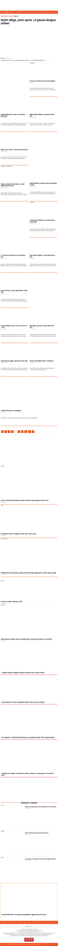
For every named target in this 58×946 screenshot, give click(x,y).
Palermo (23, 12)
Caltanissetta (36, 12)
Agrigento (31, 12)
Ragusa (47, 12)
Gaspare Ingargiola (5, 187)
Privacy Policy (4, 944)
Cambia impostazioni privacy (35, 944)
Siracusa (51, 12)
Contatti (10, 944)
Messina (44, 12)
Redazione (7, 58)
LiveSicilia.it (4, 16)
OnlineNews (4, 502)
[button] (2, 918)
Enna (41, 12)
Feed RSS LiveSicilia (23, 944)
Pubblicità (16, 944)
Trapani (55, 12)
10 (29, 431)
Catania (27, 12)
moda (10, 16)
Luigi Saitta (33, 362)
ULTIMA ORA (18, 12)
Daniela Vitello (4, 117)
